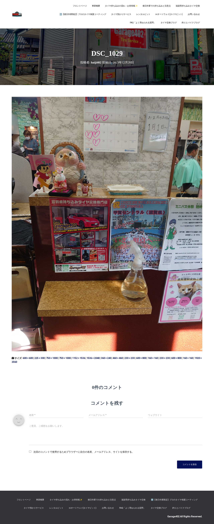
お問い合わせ (194, 14)
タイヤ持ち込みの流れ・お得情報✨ (121, 6)
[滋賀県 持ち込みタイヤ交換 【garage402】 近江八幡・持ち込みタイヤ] (17, 14)
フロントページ (80, 6)
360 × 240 (106, 358)
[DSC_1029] (107, 223)
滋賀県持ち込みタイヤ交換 (188, 6)
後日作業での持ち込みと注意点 (157, 6)
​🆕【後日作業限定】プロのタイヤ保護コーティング (83, 14)
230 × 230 (129, 358)
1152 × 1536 (78, 358)
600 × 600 (28, 358)
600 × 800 (141, 358)
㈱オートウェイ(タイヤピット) (169, 14)
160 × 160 (153, 358)
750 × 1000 (52, 358)
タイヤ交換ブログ (169, 22)
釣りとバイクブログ (191, 22)
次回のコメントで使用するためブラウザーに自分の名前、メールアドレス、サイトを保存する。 (83, 452)
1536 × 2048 (93, 358)
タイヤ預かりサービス (121, 14)
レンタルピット (143, 14)
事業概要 (96, 6)
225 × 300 (39, 358)
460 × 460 (118, 358)
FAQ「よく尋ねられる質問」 (143, 22)
